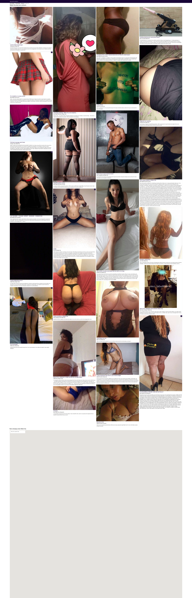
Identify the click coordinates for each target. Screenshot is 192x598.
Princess (55, 410)
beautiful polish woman (59, 183)
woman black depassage (16, 44)
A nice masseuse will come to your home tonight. (109, 375)
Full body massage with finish (17, 142)
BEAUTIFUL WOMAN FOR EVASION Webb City (151, 308)
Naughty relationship (145, 259)
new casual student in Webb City (148, 180)
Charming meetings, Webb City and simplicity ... (65, 112)
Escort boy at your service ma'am (105, 173)
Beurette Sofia (100, 422)
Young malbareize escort (16, 280)
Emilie (54, 249)
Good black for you (101, 338)
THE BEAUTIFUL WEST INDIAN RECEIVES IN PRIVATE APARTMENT (113, 55)
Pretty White (100, 104)
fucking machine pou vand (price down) (150, 37)
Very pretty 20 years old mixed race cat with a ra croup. (111, 271)
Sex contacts (12, 3)
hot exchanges (14, 344)
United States (17, 3)
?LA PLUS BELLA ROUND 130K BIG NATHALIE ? (152, 392)
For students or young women (17, 96)
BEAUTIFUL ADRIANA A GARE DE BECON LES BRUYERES (67, 377)
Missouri (22, 3)
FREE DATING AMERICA (14, 1)
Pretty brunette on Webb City (60, 316)
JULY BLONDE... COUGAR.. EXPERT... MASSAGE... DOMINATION (26, 216)
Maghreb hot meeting (145, 121)
